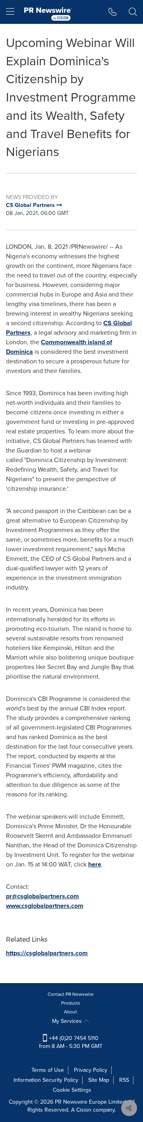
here (94, 864)
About (70, 1011)
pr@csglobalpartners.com (42, 896)
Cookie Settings (72, 1090)
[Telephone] (112, 12)
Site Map (98, 1080)
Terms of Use (47, 1070)
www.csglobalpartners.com (44, 905)
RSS (124, 1080)
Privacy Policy (90, 1070)
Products (70, 1003)
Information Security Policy (46, 1080)
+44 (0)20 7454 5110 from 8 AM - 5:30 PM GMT (70, 1042)
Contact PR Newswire (71, 994)
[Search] (133, 12)
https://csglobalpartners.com (47, 953)
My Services (67, 1021)
